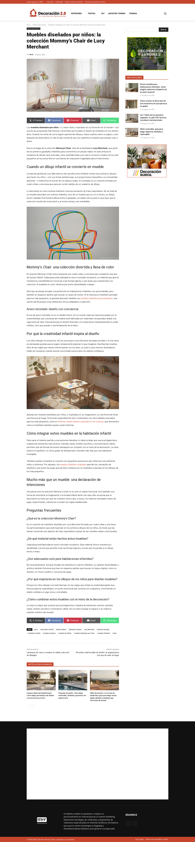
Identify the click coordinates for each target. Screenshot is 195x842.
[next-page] (32, 707)
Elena (31, 54)
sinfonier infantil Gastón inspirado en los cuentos (80, 421)
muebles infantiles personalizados (96, 298)
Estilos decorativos (39, 25)
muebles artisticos (49, 633)
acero (36, 629)
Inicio (29, 25)
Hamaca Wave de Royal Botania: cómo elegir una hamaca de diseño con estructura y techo (40, 695)
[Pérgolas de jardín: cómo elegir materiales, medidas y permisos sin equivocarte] (72, 680)
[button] (165, 13)
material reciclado (103, 629)
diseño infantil (61, 629)
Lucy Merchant (89, 629)
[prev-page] (28, 707)
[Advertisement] (97, 763)
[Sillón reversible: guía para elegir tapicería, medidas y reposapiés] (131, 132)
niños (114, 633)
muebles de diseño (64, 633)
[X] (166, 1)
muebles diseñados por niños (84, 633)
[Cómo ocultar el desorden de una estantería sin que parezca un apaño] (131, 104)
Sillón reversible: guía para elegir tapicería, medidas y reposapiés (151, 131)
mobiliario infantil (34, 633)
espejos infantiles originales (73, 464)
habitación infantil (75, 629)
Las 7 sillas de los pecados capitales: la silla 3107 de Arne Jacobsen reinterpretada (153, 117)
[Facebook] (163, 1)
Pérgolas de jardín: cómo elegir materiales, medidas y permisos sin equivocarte (72, 695)
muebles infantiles (103, 633)
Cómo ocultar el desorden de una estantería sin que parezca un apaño (153, 103)
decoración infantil (46, 629)
